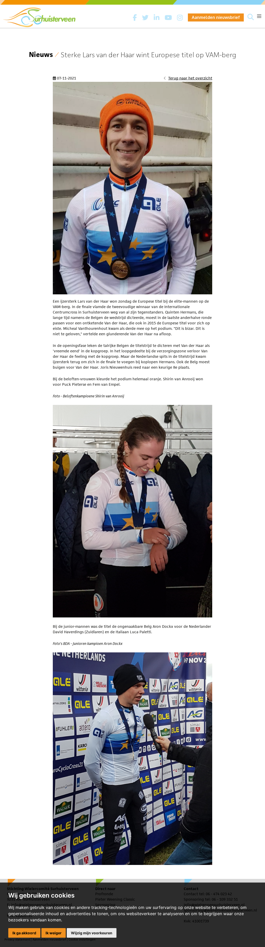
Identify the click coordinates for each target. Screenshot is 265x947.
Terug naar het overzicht (190, 78)
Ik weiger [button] (54, 933)
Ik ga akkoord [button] (24, 933)
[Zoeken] (250, 17)
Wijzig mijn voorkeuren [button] (91, 933)
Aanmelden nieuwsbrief (216, 17)
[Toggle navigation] (259, 16)
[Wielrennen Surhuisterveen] (42, 15)
